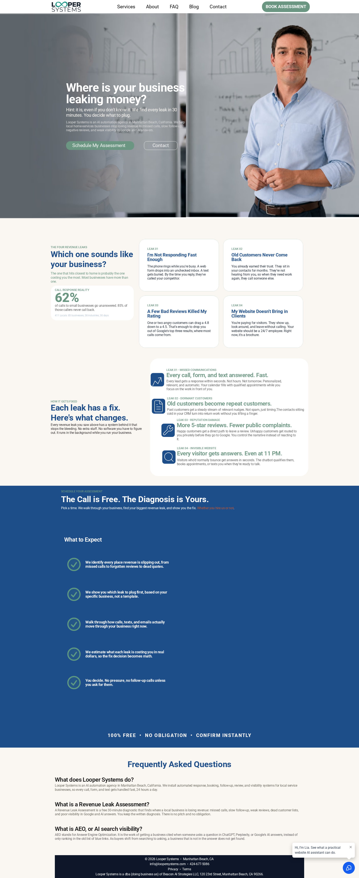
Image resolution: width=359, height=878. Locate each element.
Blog (194, 7)
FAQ (174, 7)
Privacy (173, 869)
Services (126, 7)
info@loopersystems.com (168, 864)
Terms (186, 869)
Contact (218, 7)
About (152, 7)
